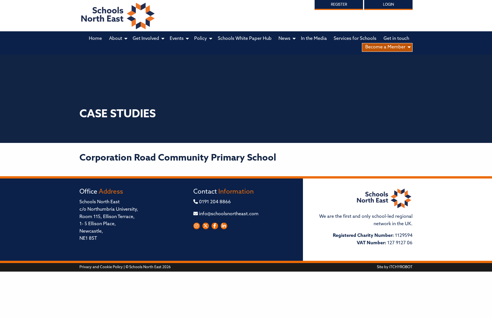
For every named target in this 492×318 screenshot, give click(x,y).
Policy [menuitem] (200, 38)
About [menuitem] (115, 38)
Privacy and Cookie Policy (101, 267)
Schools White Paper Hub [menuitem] (245, 38)
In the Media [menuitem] (314, 38)
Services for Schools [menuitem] (355, 38)
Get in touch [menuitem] (396, 38)
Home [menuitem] (95, 38)
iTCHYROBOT (401, 267)
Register (339, 5)
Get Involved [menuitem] (146, 38)
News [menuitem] (284, 38)
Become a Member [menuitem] (385, 47)
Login (388, 5)
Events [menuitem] (177, 38)
